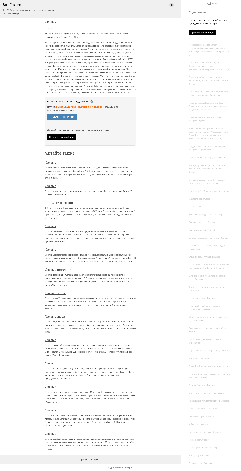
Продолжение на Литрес (202, 32)
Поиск (212, 3)
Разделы (95, 459)
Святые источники (59, 269)
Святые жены (55, 293)
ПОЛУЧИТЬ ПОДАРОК (62, 117)
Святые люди (55, 316)
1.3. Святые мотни (59, 202)
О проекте (83, 459)
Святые (50, 162)
